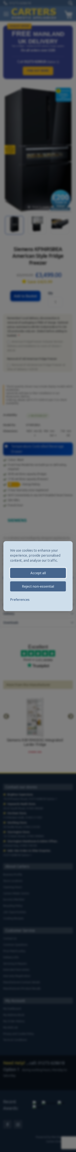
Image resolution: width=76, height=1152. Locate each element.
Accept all (38, 573)
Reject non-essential (38, 586)
